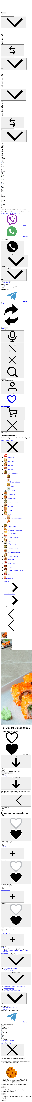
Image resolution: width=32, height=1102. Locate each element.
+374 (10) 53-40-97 (5, 213)
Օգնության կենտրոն (16, 972)
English (8, 268)
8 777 (2, 288)
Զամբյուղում (5, 775)
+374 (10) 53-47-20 (14, 213)
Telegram (25, 301)
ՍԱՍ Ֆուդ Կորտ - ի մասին (10, 968)
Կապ (2, 1003)
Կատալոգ (6, 581)
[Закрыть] (12, 426)
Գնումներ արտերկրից (9, 989)
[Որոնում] (12, 372)
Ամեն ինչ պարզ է (16, 1081)
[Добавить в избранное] (16, 829)
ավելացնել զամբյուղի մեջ (6, 773)
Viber (24, 225)
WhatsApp (25, 236)
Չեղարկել (3, 378)
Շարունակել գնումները (7, 440)
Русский (3, 268)
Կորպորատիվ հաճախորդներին (12, 990)
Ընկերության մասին (16, 954)
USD (6, 281)
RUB (2, 281)
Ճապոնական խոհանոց (10, 594)
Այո (2, 1087)
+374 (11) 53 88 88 (5, 282)
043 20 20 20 (4, 285)
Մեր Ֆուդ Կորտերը (9, 969)
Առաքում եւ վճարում (9, 988)
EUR (9, 281)
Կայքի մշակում (4, 953)
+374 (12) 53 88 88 (14, 1007)
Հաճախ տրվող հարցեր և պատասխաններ (14, 986)
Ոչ (4, 1087)
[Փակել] (12, 348)
